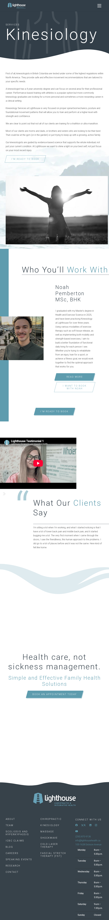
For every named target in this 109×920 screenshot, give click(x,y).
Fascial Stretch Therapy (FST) (53, 854)
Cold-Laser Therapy (49, 845)
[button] (99, 6)
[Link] (54, 799)
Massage (47, 831)
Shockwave (49, 837)
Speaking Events (19, 859)
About (10, 819)
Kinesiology (49, 825)
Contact (12, 872)
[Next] (4, 494)
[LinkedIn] (90, 825)
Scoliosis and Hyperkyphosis (17, 833)
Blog (9, 847)
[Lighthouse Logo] (17, 6)
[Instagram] (96, 825)
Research (13, 865)
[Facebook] (76, 825)
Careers (12, 853)
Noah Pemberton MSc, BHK (69, 293)
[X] (83, 825)
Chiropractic (50, 819)
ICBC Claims (15, 840)
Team (9, 825)
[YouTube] (76, 831)
